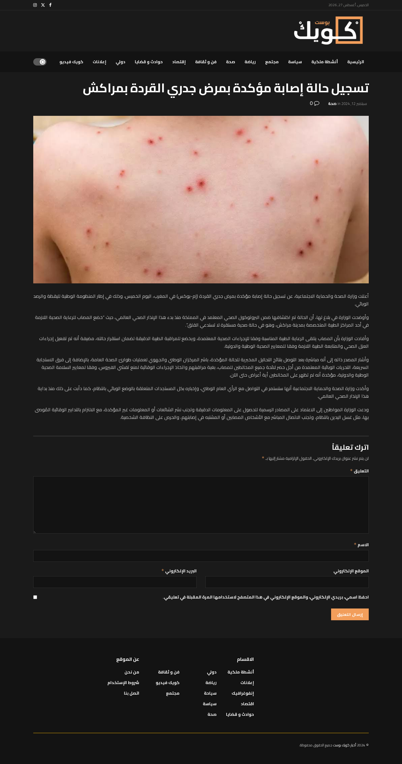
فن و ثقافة (206, 62)
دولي (120, 62)
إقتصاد (179, 62)
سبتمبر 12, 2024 (354, 103)
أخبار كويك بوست (345, 745)
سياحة (210, 693)
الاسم (361, 544)
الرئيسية (355, 62)
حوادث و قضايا (149, 62)
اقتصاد (247, 704)
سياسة (295, 62)
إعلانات (99, 62)
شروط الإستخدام (123, 682)
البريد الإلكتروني (179, 571)
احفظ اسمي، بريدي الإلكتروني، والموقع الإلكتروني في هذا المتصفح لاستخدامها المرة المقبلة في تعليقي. (266, 597)
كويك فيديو (71, 62)
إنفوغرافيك (243, 693)
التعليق (359, 471)
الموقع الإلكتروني (351, 571)
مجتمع (272, 62)
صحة (230, 62)
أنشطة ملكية (324, 62)
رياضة (250, 62)
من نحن (131, 672)
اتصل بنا (131, 693)
